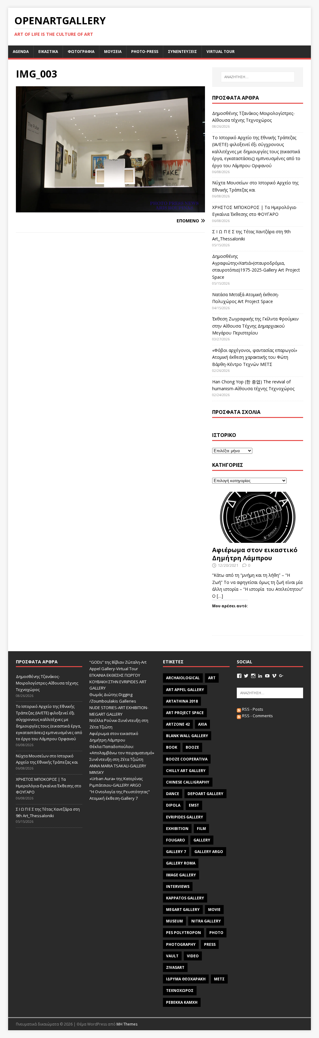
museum (174, 921)
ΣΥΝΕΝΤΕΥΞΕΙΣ (182, 51)
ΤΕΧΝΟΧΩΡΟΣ (179, 990)
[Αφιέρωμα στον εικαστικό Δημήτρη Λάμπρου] (257, 539)
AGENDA (21, 51)
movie (214, 909)
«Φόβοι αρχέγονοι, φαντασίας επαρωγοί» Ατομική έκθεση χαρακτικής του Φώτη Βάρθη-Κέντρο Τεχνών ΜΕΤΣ (254, 357)
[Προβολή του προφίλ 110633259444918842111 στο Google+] (281, 675)
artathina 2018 (182, 701)
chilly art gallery (186, 770)
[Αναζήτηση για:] (258, 77)
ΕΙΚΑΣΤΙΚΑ (48, 51)
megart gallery (183, 909)
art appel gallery (185, 689)
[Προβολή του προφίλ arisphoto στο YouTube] (267, 675)
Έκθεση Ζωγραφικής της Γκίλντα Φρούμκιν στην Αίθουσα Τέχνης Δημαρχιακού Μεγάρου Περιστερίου (255, 326)
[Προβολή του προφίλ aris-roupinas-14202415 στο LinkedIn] (260, 675)
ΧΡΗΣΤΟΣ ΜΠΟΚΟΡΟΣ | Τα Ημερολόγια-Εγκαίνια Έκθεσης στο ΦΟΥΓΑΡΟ (48, 785)
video (193, 956)
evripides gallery (184, 817)
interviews (177, 886)
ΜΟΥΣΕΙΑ (112, 51)
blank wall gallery (187, 735)
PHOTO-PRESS (144, 51)
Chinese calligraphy (187, 782)
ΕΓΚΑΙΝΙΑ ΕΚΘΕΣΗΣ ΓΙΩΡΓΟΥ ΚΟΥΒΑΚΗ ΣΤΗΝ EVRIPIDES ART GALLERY (117, 681)
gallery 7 (176, 851)
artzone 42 (178, 724)
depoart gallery (205, 793)
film (201, 828)
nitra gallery (206, 921)
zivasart (175, 967)
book (171, 747)
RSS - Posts (252, 709)
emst (194, 805)
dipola (173, 805)
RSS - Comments (257, 715)
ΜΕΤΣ (219, 979)
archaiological (183, 677)
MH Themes (127, 1024)
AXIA (202, 724)
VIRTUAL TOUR (221, 51)
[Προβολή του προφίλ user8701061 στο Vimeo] (274, 675)
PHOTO (216, 932)
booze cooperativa (186, 759)
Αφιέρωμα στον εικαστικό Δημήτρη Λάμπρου (255, 554)
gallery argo (208, 851)
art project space (185, 712)
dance (172, 793)
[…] (220, 596)
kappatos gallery (185, 898)
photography (181, 944)
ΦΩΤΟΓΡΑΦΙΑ (81, 51)
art (212, 677)
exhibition (177, 828)
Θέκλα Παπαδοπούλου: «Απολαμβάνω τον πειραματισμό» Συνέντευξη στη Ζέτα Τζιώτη (121, 753)
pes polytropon (183, 932)
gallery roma (180, 863)
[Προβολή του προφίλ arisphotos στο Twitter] (246, 675)
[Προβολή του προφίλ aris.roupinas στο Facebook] (239, 675)
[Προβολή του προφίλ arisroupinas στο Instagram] (253, 675)
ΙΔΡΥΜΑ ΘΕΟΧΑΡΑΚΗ (186, 979)
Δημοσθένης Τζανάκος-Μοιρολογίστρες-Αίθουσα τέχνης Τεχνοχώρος (47, 683)
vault (172, 956)
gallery (201, 840)
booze (192, 747)
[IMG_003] (110, 209)
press (210, 944)
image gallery (181, 875)
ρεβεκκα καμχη (182, 1002)
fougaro (175, 840)
